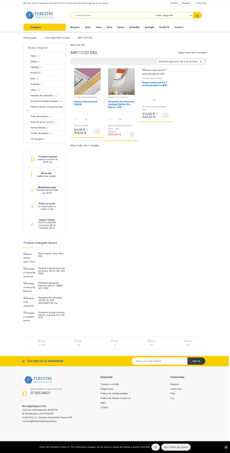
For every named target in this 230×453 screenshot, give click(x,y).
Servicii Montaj (39, 127)
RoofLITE (164, 27)
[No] (226, 447)
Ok (155, 447)
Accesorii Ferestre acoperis (47, 101)
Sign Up (196, 361)
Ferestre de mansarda (118, 97)
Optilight (149, 27)
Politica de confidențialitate (114, 393)
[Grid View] (79, 61)
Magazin (186, 3)
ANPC (103, 402)
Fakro (99, 27)
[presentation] (206, 343)
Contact (174, 3)
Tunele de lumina (41, 133)
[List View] (84, 61)
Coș (172, 398)
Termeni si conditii (109, 384)
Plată (172, 393)
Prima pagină (29, 37)
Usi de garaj (38, 138)
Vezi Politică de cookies (176, 447)
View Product (97, 131)
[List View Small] (88, 61)
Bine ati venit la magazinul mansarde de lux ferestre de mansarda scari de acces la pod (65, 3)
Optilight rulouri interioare (85, 97)
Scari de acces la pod (44, 122)
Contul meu (201, 3)
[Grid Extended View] (75, 61)
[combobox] (111, 15)
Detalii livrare (106, 389)
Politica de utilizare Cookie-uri (115, 398)
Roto (109, 27)
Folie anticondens (41, 116)
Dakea (120, 27)
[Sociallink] (23, 428)
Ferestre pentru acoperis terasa (44, 108)
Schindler (134, 27)
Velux (88, 27)
